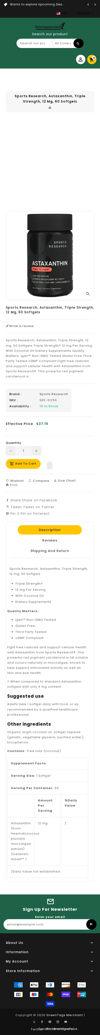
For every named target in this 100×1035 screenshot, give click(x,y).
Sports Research (54, 394)
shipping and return (49, 551)
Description (50, 530)
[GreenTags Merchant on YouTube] (65, 1021)
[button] (49, 464)
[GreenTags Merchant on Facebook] (42, 1021)
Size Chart (66, 480)
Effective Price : (19, 426)
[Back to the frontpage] (50, 107)
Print (13, 485)
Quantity (13, 443)
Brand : (15, 394)
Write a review (21, 326)
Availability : (20, 406)
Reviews (49, 540)
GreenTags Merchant (64, 1015)
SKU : (13, 400)
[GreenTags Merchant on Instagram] (57, 1021)
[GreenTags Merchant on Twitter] (34, 1021)
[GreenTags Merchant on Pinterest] (50, 1021)
